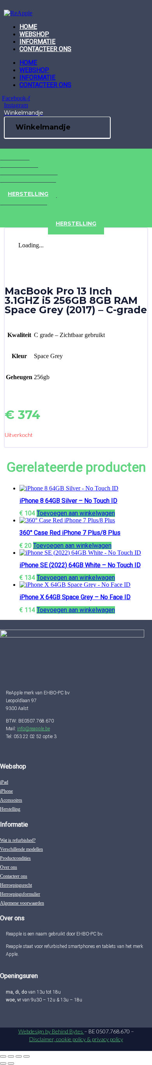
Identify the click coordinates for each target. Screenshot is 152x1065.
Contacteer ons (45, 49)
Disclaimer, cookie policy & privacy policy (76, 1039)
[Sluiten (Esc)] (26, 1056)
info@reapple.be (33, 728)
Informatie (37, 41)
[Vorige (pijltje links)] (3, 1063)
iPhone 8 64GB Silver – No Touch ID (68, 500)
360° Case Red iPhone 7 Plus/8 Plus (69, 532)
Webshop (34, 34)
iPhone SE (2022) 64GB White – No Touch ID (80, 565)
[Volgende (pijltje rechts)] (11, 1063)
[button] (76, 513)
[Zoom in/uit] (3, 1056)
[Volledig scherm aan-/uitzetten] (11, 1056)
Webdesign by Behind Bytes (51, 1031)
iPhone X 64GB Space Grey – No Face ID (75, 597)
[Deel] (19, 1056)
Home (28, 26)
